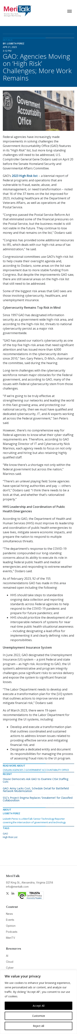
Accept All (38, 1005)
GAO (5, 833)
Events (10, 919)
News (9, 913)
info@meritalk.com (17, 886)
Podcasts (11, 931)
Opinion (11, 925)
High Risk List (10, 837)
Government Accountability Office (47, 770)
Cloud (9, 961)
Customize (38, 1016)
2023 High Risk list (25, 176)
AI (7, 955)
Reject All (38, 1026)
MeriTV (10, 937)
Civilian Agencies (13, 770)
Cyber (10, 967)
